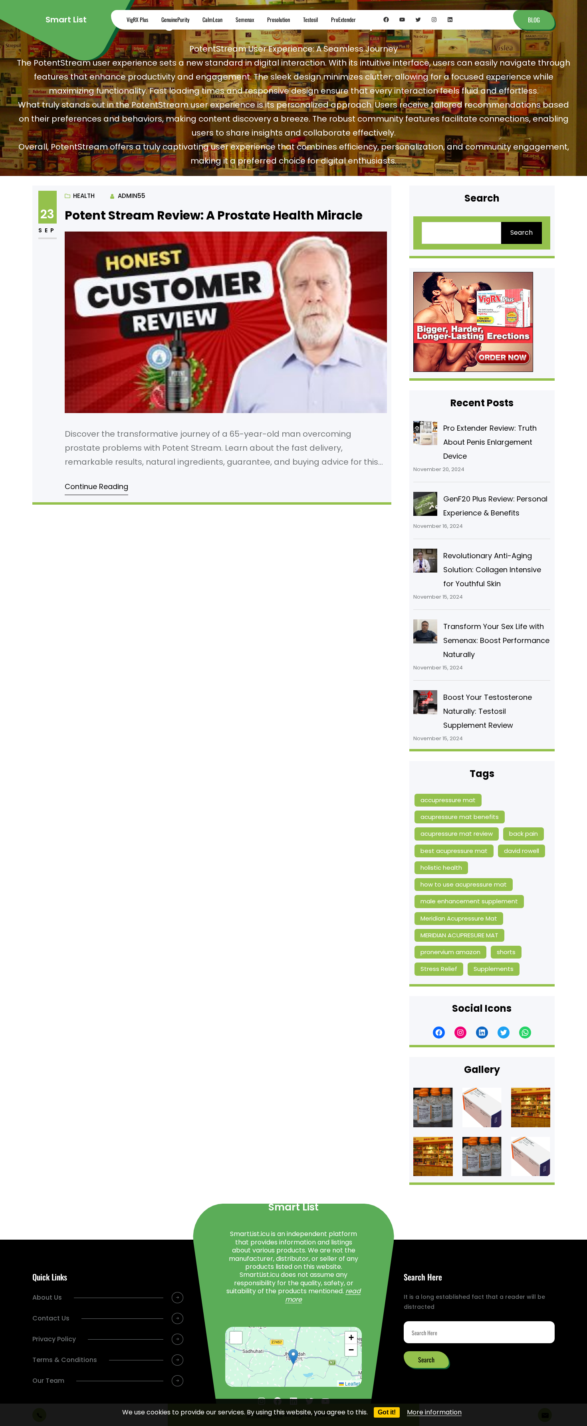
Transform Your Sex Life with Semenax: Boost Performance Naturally (496, 640)
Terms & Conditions (64, 1359)
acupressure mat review (456, 833)
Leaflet (352, 1383)
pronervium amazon (450, 952)
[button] (293, 1357)
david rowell (521, 851)
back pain (523, 833)
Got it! (387, 1412)
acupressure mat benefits (459, 817)
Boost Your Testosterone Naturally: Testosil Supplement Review (487, 711)
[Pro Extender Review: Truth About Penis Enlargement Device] (425, 435)
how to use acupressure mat (463, 884)
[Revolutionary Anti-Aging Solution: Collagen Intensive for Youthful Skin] (425, 563)
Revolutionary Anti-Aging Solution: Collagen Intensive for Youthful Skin (492, 570)
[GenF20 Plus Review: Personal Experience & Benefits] (425, 506)
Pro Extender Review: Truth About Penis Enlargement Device (490, 442)
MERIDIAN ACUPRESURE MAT (459, 935)
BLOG (534, 19)
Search (521, 232)
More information (434, 1412)
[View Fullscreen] (236, 1338)
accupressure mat (448, 800)
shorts (506, 952)
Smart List (66, 19)
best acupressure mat (454, 851)
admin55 (131, 196)
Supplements (494, 969)
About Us (47, 1297)
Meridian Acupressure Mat (458, 918)
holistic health (441, 867)
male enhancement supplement (469, 901)
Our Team (48, 1380)
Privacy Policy (54, 1339)
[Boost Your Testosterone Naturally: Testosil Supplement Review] (425, 704)
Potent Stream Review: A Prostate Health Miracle (214, 215)
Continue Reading (96, 486)
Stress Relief (438, 969)
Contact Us (50, 1318)
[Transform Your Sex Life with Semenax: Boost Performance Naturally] (425, 633)
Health (84, 196)
